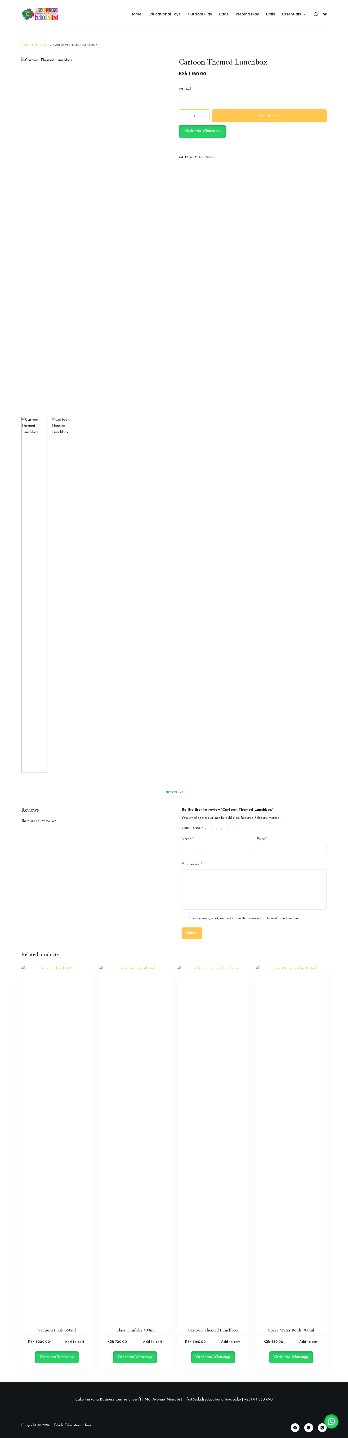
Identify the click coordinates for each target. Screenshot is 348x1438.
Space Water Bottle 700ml (291, 1330)
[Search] (316, 14)
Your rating (192, 828)
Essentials (291, 14)
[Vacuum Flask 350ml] (56, 1143)
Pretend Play (247, 14)
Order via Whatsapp (57, 1357)
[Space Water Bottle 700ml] (291, 1143)
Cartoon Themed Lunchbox (213, 1330)
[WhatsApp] (308, 1427)
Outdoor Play (200, 14)
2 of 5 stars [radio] (212, 828)
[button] (253, 131)
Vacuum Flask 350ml (57, 1330)
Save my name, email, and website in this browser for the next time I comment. (245, 918)
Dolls (270, 14)
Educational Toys (164, 14)
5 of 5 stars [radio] (228, 828)
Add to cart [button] (74, 1342)
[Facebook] (295, 1427)
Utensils (207, 157)
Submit (192, 933)
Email (262, 839)
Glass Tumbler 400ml (135, 1330)
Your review (192, 864)
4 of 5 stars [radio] (222, 828)
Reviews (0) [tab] (174, 792)
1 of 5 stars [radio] (207, 828)
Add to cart (269, 115)
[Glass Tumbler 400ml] (134, 1143)
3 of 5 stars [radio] (217, 828)
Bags (224, 14)
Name (188, 839)
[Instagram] (322, 1427)
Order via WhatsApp (202, 131)
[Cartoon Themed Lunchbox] (213, 1143)
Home (136, 14)
